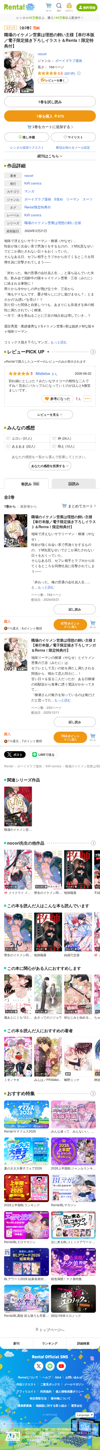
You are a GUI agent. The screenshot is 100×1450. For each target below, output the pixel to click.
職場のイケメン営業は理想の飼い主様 (52, 222)
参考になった (60, 398)
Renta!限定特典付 (37, 207)
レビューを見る (48, 414)
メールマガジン (74, 1384)
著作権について (61, 1398)
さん (46, 373)
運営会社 (76, 1405)
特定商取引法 (38, 1398)
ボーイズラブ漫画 (68, 60)
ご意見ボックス (50, 1384)
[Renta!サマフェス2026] (30, 7)
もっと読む (59, 342)
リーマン (72, 199)
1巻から (10, 506)
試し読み (75, 609)
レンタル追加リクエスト (27, 147)
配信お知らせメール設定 (73, 147)
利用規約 (46, 1391)
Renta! (8, 766)
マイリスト (75, 137)
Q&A (58, 1377)
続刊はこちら (48, 155)
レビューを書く (55, 80)
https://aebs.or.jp (34, 1443)
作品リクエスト (26, 1384)
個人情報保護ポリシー (70, 1391)
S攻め (58, 199)
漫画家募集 (25, 1405)
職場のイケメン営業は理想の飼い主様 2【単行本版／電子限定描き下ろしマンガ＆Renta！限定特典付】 (63, 645)
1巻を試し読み (50, 101)
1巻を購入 (50, 116)
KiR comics (33, 183)
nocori (42, 53)
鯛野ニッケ (71, 1080)
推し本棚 (29, 137)
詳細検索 (83, 1343)
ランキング (49, 1343)
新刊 (16, 1343)
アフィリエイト (26, 1391)
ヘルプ (46, 1377)
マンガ (29, 191)
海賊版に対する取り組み (51, 1405)
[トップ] (14, 6)
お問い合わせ (73, 1377)
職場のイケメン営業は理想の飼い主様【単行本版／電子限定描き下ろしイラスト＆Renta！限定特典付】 (63, 521)
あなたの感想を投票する (48, 465)
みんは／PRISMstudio (48, 1080)
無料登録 (89, 7)
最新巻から (28, 506)
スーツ (88, 199)
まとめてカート (80, 505)
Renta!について (28, 1377)
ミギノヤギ (11, 1080)
